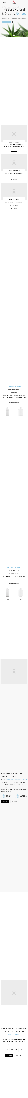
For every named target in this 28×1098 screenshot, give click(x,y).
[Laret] (7, 411)
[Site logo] (14, 2)
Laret (7, 599)
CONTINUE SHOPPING (14, 402)
